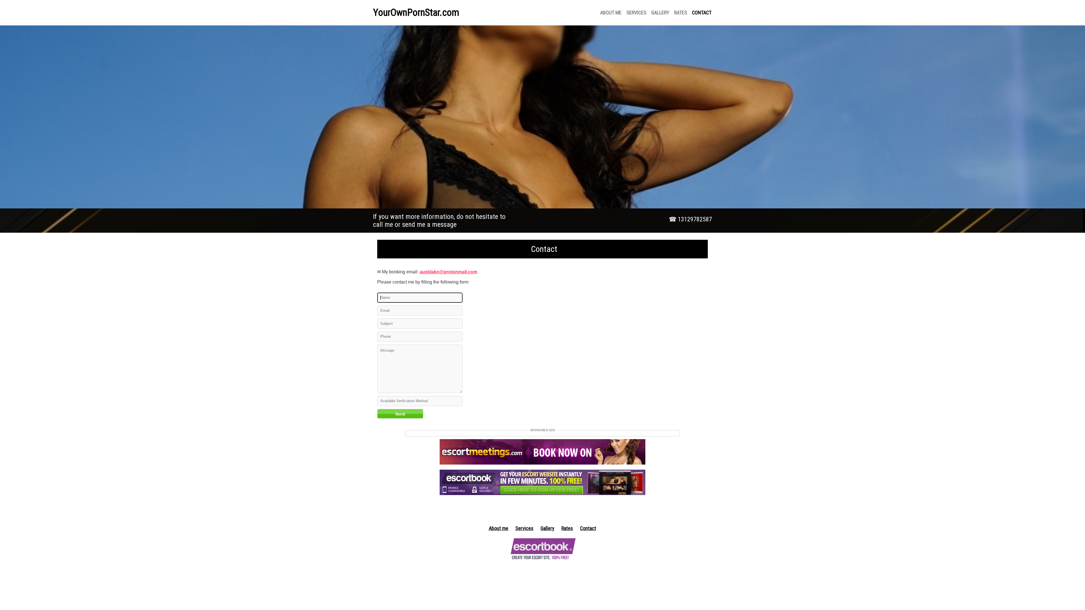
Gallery (547, 528)
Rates (567, 528)
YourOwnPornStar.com (416, 12)
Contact (588, 528)
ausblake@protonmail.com (448, 271)
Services (524, 528)
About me (498, 528)
